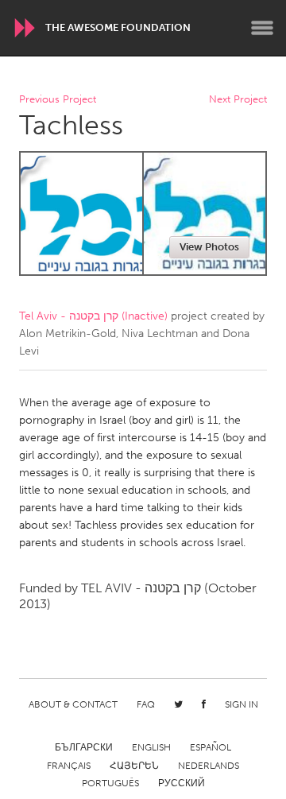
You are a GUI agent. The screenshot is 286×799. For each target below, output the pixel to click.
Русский (181, 783)
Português (110, 783)
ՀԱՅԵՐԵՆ (134, 765)
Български (84, 747)
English (151, 747)
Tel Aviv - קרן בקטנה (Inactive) (93, 316)
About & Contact (73, 704)
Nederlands (208, 765)
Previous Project (57, 100)
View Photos (209, 247)
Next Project (238, 100)
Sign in (241, 704)
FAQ (146, 704)
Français (69, 765)
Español (210, 747)
